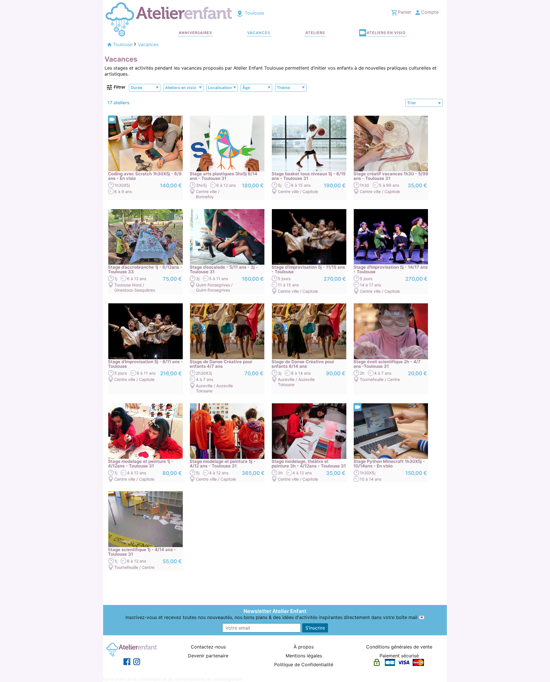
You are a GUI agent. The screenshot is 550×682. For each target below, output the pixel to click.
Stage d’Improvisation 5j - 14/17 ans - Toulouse (390, 269)
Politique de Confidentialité (303, 664)
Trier (411, 102)
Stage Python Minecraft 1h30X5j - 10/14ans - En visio (389, 463)
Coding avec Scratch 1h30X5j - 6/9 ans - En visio (145, 176)
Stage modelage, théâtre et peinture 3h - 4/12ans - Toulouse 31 (309, 463)
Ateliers (315, 32)
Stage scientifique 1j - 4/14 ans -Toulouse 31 (142, 552)
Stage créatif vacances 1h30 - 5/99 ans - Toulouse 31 (390, 176)
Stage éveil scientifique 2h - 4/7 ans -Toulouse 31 (387, 364)
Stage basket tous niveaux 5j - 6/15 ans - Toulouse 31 (308, 176)
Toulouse (253, 13)
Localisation (220, 87)
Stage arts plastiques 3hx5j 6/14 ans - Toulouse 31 (223, 176)
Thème (283, 87)
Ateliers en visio (386, 32)
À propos (304, 647)
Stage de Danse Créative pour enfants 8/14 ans (303, 364)
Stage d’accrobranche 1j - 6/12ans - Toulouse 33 (145, 269)
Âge (246, 87)
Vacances (258, 32)
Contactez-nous (208, 647)
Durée (136, 87)
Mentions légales (304, 656)
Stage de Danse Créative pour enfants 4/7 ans (221, 364)
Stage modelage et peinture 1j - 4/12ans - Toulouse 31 (140, 463)
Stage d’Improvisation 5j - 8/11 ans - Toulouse (145, 364)
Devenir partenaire (208, 656)
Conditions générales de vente (399, 647)
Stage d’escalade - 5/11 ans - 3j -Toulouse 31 (224, 269)
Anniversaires (195, 32)
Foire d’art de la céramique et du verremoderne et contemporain (173, 679)
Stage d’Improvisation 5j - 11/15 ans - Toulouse (308, 269)
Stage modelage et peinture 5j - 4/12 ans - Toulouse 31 (223, 463)
